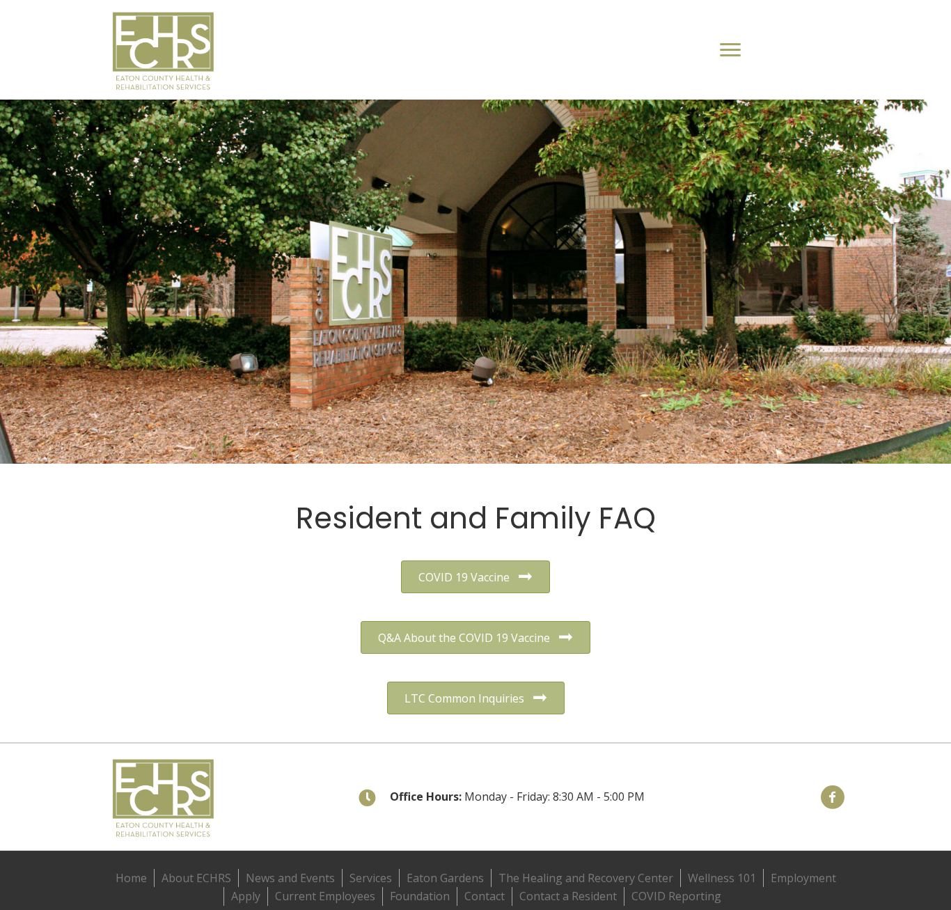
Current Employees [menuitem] (325, 896)
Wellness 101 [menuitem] (722, 878)
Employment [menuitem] (803, 878)
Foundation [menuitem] (420, 896)
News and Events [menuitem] (290, 878)
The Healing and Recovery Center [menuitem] (585, 878)
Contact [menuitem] (484, 896)
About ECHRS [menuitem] (196, 878)
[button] (832, 797)
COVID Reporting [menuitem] (676, 896)
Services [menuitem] (370, 878)
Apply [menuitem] (245, 896)
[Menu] (730, 50)
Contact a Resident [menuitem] (568, 896)
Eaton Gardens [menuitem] (445, 878)
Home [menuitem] (131, 878)
